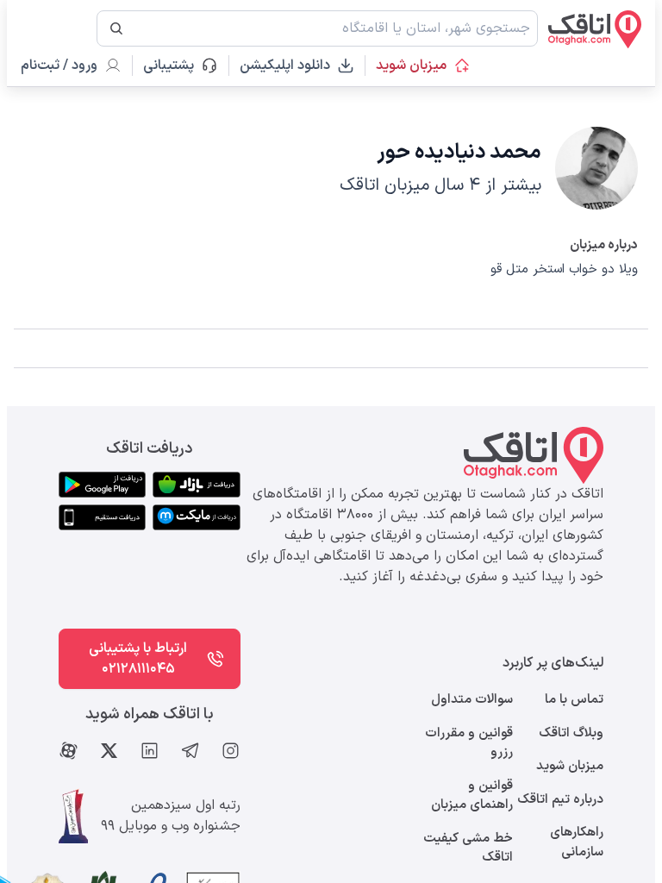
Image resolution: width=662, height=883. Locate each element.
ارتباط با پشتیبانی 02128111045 (138, 658)
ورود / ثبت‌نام (59, 65)
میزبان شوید (411, 65)
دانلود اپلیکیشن (285, 65)
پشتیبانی (176, 65)
